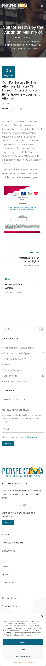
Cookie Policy (17, 662)
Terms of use (9, 598)
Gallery (6, 574)
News (7, 103)
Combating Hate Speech (18, 353)
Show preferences (23, 656)
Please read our (21, 437)
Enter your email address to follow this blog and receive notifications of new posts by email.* (21, 418)
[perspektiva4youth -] (14, 5)
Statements (10, 375)
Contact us (8, 582)
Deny (23, 649)
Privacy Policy (29, 662)
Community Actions (15, 359)
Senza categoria (13, 370)
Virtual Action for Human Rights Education (29, 261)
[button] (42, 616)
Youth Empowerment (16, 381)
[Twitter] (21, 109)
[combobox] (14, 399)
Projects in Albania (12, 542)
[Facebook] (13, 109)
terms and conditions (29, 437)
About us (7, 534)
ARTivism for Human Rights (19, 347)
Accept (23, 642)
